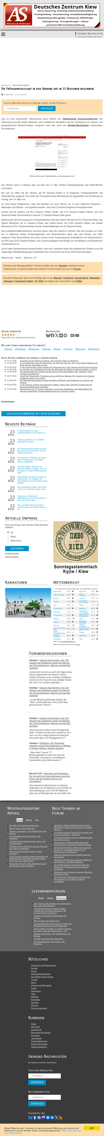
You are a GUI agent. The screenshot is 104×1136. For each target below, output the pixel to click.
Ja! (12, 532)
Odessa (47, 349)
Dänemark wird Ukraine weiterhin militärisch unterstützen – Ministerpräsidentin (73, 861)
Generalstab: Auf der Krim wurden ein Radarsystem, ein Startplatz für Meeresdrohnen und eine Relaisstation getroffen (32, 480)
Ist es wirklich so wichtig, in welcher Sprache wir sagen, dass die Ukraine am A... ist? (53, 930)
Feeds (33, 988)
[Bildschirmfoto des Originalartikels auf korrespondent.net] (52, 154)
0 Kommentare (22, 94)
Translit (34, 980)
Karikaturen (36, 991)
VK (36, 281)
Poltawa (55, 618)
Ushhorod (82, 591)
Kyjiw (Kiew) (57, 591)
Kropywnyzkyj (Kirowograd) (84, 615)
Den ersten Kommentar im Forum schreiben (33, 413)
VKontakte (61, 335)
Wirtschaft (35, 1027)
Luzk (55, 605)
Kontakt (34, 968)
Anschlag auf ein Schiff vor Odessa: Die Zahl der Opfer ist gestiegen (49, 361)
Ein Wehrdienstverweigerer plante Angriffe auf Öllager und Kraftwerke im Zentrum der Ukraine (56, 381)
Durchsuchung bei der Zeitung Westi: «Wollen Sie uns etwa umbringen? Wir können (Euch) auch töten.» (50, 911)
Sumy (81, 618)
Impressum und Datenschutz (43, 965)
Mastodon (95, 278)
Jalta (80, 639)
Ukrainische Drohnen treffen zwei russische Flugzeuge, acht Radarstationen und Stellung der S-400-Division (72, 850)
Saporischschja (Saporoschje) (84, 628)
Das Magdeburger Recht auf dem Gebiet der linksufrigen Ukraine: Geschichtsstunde (53, 925)
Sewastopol (57, 639)
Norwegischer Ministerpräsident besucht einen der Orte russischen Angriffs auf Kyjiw (72, 844)
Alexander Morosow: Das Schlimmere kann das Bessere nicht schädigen (27, 865)
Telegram (8, 281)
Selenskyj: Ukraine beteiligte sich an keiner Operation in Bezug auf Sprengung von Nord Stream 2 (73, 827)
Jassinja (82, 598)
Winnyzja (80, 349)
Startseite (5, 85)
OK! (92, 1128)
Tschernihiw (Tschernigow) (84, 611)
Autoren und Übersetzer (41, 985)
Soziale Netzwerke (39, 1047)
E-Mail (79, 281)
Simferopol (82, 635)
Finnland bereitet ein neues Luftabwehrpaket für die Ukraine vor (31, 432)
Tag (36, 820)
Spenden (35, 1002)
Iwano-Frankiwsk (82, 594)
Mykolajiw (21, 349)
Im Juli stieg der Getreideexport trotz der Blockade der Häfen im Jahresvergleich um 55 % (58, 369)
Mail (77, 335)
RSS (41, 281)
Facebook (68, 278)
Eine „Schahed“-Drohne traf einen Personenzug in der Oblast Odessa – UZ (31, 507)
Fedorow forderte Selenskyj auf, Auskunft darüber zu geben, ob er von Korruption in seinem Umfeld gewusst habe (32, 470)
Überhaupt (61, 898)
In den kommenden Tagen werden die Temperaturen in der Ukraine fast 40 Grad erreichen (59, 367)
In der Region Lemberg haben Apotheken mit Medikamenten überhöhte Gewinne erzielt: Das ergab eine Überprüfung (28, 858)
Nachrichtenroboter (39, 1044)
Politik (33, 1024)
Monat (19, 820)
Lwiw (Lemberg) (58, 595)
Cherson (56, 625)
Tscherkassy (57, 615)
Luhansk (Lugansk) (56, 635)
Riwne (58, 349)
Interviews (35, 1035)
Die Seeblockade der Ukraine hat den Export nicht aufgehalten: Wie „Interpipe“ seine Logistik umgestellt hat (56, 373)
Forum (77, 269)
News (39, 1117)
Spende (63, 266)
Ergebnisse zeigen (12, 553)
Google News (82, 278)
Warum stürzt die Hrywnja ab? (22, 828)
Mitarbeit (34, 997)
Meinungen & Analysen (41, 1032)
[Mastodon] (43, 1117)
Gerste (9, 349)
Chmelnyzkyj (57, 608)
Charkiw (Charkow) (82, 625)
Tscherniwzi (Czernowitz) (83, 601)
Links (33, 994)
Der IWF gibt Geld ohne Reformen (24, 826)
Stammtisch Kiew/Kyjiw (41, 974)
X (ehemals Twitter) (23, 281)
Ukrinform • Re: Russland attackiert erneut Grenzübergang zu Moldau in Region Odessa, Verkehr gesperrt (50, 746)
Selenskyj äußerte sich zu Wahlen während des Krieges (30, 441)
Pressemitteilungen (39, 1041)
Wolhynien (94, 349)
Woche (29, 820)
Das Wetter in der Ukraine (42, 977)
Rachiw (55, 598)
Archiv (33, 982)
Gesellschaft (36, 1030)
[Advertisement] (52, 58)
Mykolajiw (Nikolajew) (83, 622)
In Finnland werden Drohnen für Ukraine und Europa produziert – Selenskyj (73, 833)
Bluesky (58, 278)
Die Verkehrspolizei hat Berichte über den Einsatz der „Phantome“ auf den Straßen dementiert (31, 451)
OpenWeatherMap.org (68, 641)
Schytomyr (57, 612)
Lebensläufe (36, 1038)
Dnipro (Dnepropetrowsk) (59, 632)
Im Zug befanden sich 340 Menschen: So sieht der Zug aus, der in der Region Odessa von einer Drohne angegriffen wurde (59, 364)
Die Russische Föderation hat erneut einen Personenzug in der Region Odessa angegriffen (31, 460)
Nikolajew (34, 349)
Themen (34, 1005)
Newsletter (35, 1000)
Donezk (81, 632)
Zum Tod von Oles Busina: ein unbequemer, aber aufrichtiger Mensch (52, 904)
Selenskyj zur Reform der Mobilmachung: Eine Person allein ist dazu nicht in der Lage (32, 498)
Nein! (13, 536)
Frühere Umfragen (12, 557)
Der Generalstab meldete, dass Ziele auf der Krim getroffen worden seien (31, 488)
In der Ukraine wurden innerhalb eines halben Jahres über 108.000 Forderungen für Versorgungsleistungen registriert (56, 386)
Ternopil (68, 349)
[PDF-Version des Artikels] (72, 335)
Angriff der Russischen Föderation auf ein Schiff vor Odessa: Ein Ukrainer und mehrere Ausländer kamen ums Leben (57, 377)
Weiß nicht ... (17, 541)
